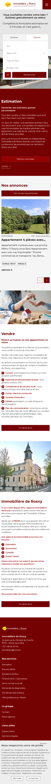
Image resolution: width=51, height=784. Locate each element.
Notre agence (8, 717)
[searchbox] (18, 46)
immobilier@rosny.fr (16, 582)
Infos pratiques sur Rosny (14, 697)
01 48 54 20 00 (32, 579)
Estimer (37, 37)
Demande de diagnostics (13, 688)
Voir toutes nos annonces (25, 193)
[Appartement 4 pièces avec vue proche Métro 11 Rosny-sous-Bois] (25, 216)
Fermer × (43, 744)
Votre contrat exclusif (12, 683)
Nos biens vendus (10, 674)
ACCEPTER (33, 778)
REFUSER (17, 778)
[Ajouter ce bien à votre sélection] (47, 202)
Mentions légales (10, 736)
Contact (4, 166)
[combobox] (25, 46)
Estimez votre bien (25, 159)
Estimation (7, 665)
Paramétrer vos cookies (32, 773)
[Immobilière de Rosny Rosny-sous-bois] (20, 4)
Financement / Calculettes (14, 679)
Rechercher (29, 75)
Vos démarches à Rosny (13, 693)
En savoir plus (25, 428)
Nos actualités (8, 669)
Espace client (8, 731)
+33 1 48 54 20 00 (10, 646)
